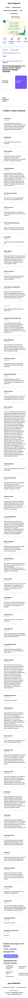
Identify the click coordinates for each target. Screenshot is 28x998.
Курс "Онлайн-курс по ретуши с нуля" (12, 61)
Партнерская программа (8, 987)
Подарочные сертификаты (10, 10)
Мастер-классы (14, 990)
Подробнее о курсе (11, 956)
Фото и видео (14, 50)
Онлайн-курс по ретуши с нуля (11, 53)
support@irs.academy (17, 992)
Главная (8, 7)
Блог (21, 10)
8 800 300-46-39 (15, 16)
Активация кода (16, 7)
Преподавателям (21, 987)
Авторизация (14, 13)
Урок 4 (5, 56)
